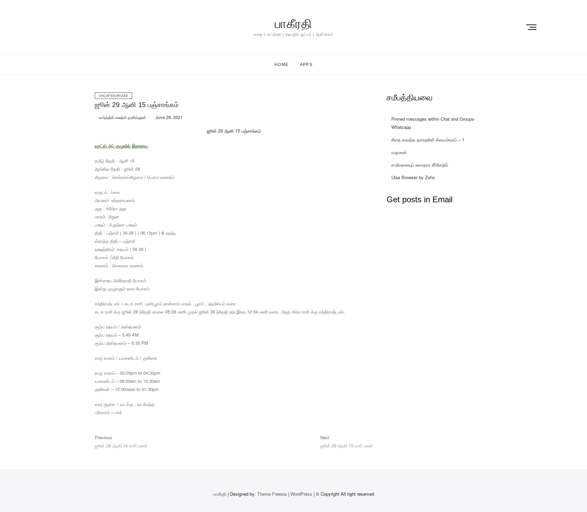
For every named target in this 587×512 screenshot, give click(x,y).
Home (281, 64)
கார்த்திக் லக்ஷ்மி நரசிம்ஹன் (122, 117)
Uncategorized (113, 95)
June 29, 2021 (169, 117)
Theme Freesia (272, 494)
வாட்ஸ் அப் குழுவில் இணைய (121, 145)
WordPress (301, 494)
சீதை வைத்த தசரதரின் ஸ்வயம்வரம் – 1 (427, 139)
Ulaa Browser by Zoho (413, 177)
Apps (306, 64)
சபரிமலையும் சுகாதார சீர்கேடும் (419, 164)
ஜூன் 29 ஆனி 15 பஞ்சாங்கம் (137, 104)
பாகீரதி (293, 24)
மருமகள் (399, 152)
